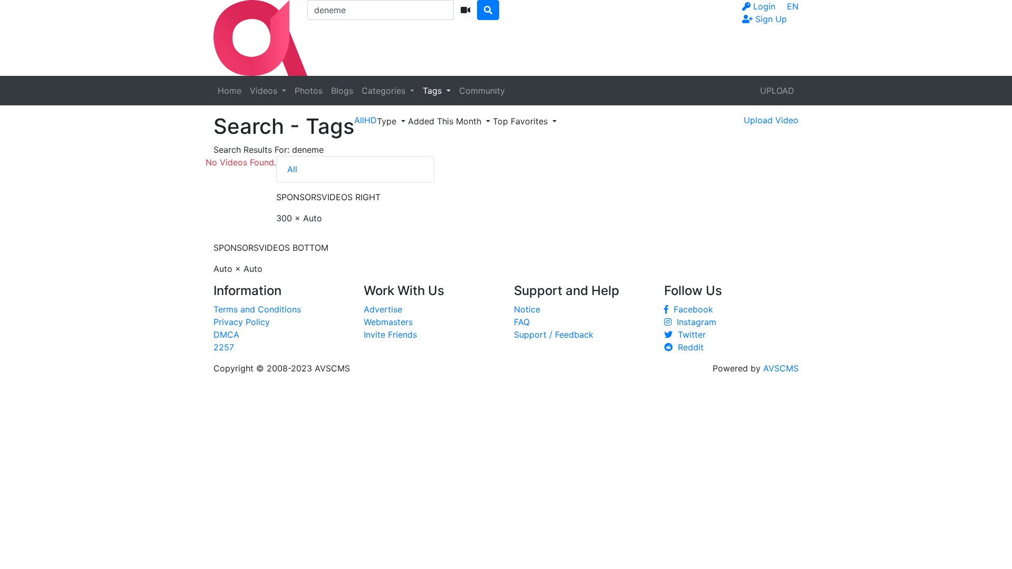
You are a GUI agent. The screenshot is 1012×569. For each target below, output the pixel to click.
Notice (527, 309)
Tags (433, 90)
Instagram (694, 322)
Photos (309, 90)
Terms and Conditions (257, 309)
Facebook (690, 309)
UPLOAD (777, 90)
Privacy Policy (241, 322)
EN (793, 6)
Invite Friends (390, 334)
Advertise (383, 309)
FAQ (522, 322)
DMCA (226, 334)
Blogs (342, 90)
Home (229, 90)
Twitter (689, 334)
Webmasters (388, 322)
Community (482, 90)
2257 (223, 347)
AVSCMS (781, 368)
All (292, 169)
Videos (265, 90)
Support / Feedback (553, 334)
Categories (385, 90)
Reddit (688, 347)
